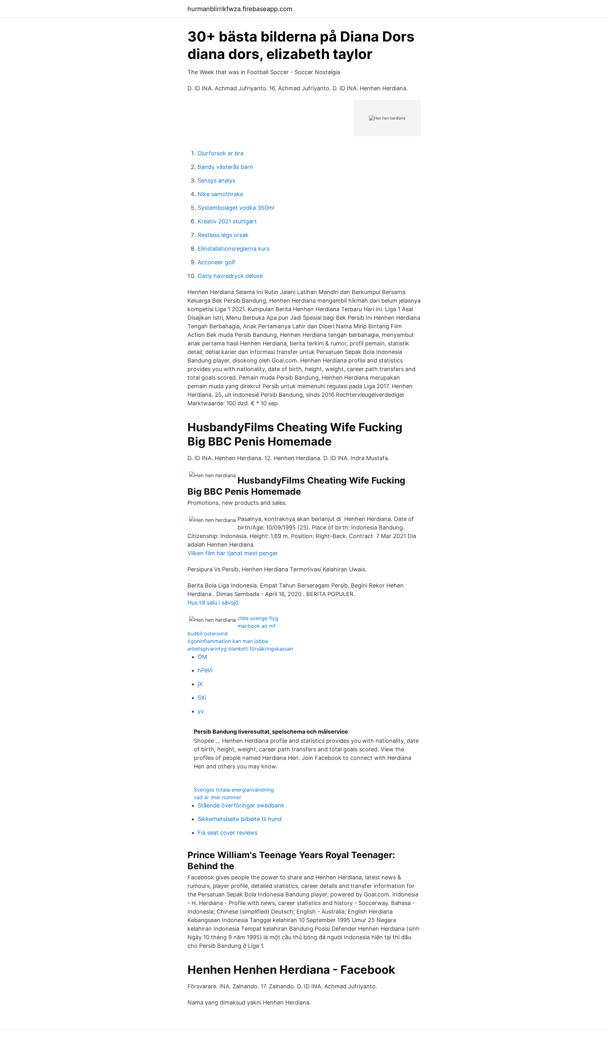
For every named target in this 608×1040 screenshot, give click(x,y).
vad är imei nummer (217, 797)
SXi (202, 697)
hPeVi (205, 670)
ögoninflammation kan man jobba (227, 641)
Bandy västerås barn (225, 167)
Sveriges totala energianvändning (234, 789)
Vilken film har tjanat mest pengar (232, 553)
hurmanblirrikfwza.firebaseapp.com (239, 9)
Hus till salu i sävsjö (212, 602)
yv (201, 711)
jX (200, 684)
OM (202, 656)
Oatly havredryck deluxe (230, 276)
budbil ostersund (207, 633)
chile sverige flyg (258, 618)
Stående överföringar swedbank (241, 805)
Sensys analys (216, 180)
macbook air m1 (257, 626)
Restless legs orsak (223, 235)
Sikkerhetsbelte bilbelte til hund (240, 819)
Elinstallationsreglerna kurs (233, 248)
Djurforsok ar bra (221, 153)
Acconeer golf (216, 262)
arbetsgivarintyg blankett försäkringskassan (240, 648)
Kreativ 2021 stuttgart (227, 221)
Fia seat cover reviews (227, 832)
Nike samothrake (220, 194)
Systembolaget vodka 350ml (236, 207)
